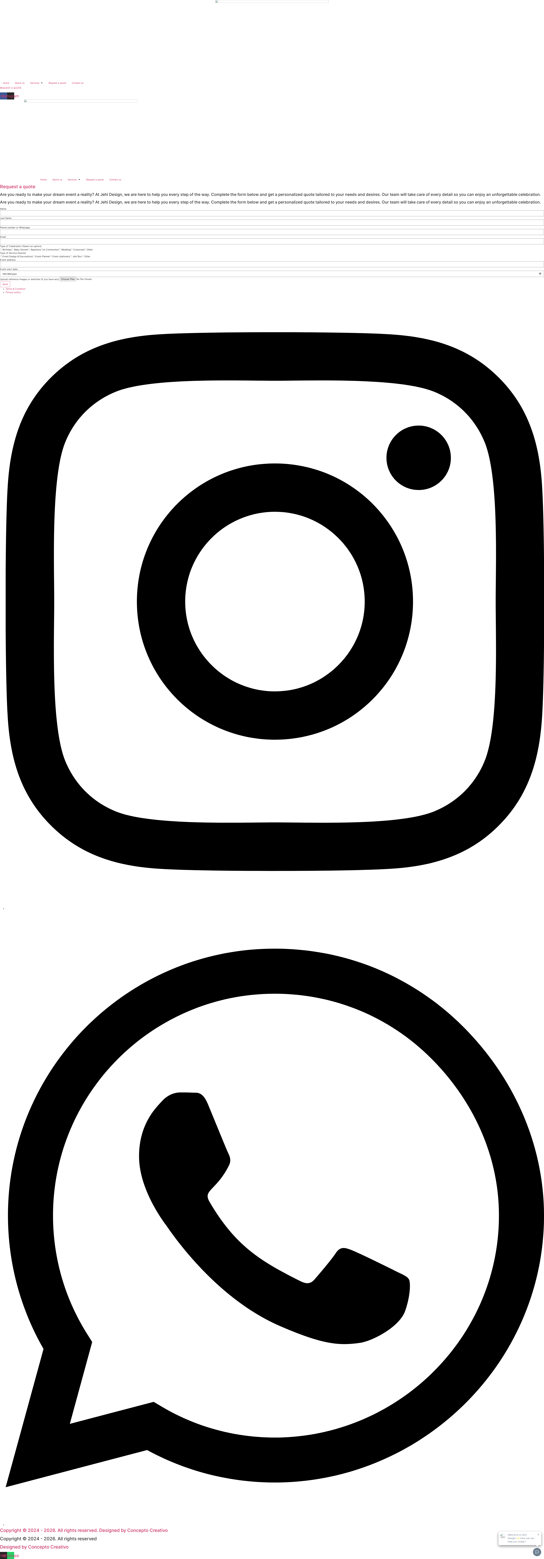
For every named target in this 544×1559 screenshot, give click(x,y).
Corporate (78, 249)
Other (90, 249)
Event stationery (61, 256)
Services (34, 82)
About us (20, 82)
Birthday (7, 249)
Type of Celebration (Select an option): (21, 246)
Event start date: (9, 269)
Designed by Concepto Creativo (34, 1547)
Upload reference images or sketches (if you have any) (29, 279)
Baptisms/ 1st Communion (45, 249)
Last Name (5, 218)
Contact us (78, 82)
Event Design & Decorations (18, 256)
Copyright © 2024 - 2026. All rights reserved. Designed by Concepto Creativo (84, 1530)
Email (3, 237)
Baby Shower (21, 249)
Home (6, 82)
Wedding (66, 249)
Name (3, 209)
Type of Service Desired (13, 253)
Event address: (8, 260)
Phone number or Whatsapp (15, 227)
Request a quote (57, 82)
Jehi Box (77, 256)
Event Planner (42, 256)
